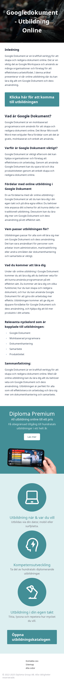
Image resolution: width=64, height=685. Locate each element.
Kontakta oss (32, 661)
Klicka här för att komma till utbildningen (32, 99)
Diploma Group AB (25, 674)
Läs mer (32, 436)
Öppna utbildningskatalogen (31, 637)
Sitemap (30, 664)
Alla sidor (30, 668)
